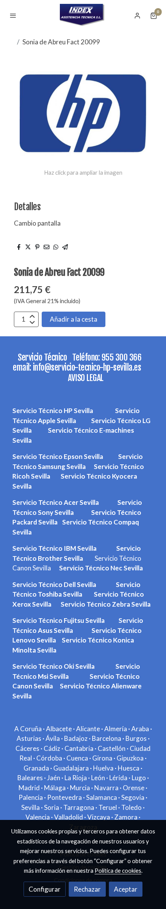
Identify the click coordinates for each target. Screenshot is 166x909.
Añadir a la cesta (73, 319)
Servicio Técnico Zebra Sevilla (106, 604)
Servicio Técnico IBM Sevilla (54, 548)
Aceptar (125, 889)
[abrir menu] (13, 15)
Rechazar (87, 889)
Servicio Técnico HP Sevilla (53, 410)
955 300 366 (122, 357)
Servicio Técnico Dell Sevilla (54, 584)
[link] (83, 15)
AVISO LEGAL (85, 378)
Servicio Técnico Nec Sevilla (101, 568)
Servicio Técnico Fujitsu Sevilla (58, 620)
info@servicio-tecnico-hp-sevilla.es (89, 367)
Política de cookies (118, 870)
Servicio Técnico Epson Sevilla (57, 456)
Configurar (45, 889)
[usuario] (137, 15)
